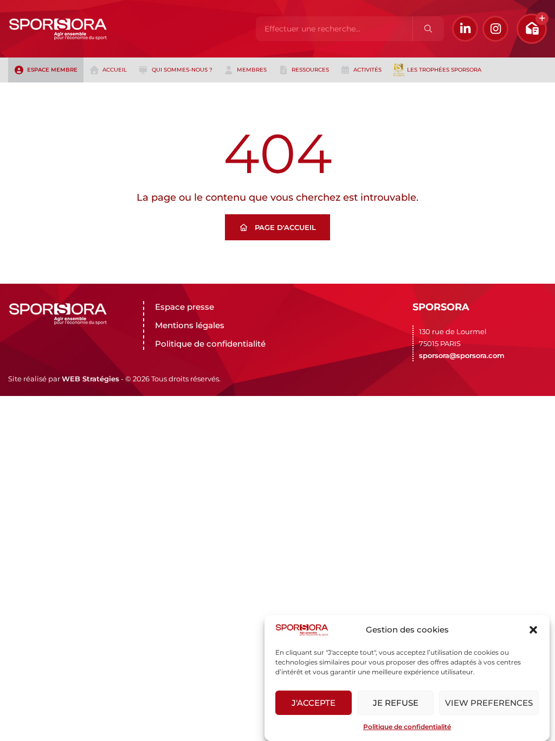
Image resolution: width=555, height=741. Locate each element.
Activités (367, 69)
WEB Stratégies (90, 378)
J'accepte (313, 703)
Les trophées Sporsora (444, 69)
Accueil (114, 69)
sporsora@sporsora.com (462, 355)
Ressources (310, 69)
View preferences (489, 703)
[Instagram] (495, 29)
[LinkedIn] (465, 29)
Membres (252, 69)
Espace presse (184, 307)
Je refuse (395, 703)
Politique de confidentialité (407, 727)
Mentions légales (189, 325)
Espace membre (52, 69)
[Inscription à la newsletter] (532, 29)
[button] (533, 629)
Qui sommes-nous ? (182, 69)
